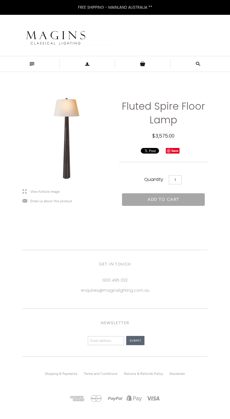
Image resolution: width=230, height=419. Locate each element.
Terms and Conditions (101, 374)
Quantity (153, 179)
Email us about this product (47, 201)
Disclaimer (177, 374)
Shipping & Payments (61, 374)
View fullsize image (41, 191)
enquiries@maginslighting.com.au (115, 290)
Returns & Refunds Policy (143, 374)
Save (174, 151)
